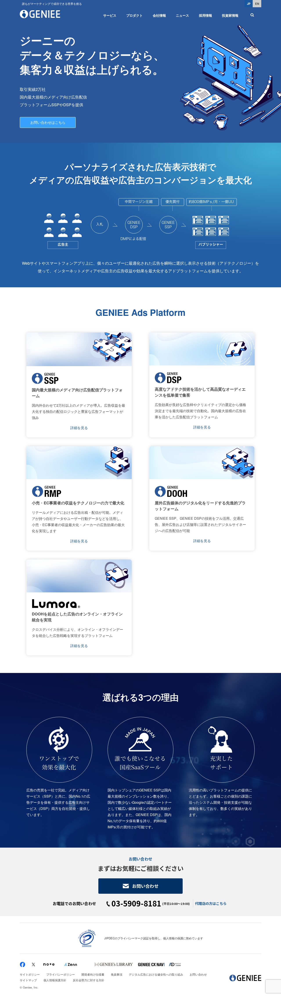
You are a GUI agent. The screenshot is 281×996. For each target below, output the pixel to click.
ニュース (182, 15)
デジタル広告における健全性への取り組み (156, 974)
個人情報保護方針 (54, 980)
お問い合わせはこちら (47, 122)
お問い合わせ (145, 886)
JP (248, 4)
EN (257, 4)
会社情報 (159, 15)
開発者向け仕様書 (92, 974)
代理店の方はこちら (211, 903)
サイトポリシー (30, 974)
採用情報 (205, 15)
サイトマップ (28, 980)
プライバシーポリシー (60, 974)
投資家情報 (230, 15)
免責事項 (116, 974)
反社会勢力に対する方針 (88, 980)
